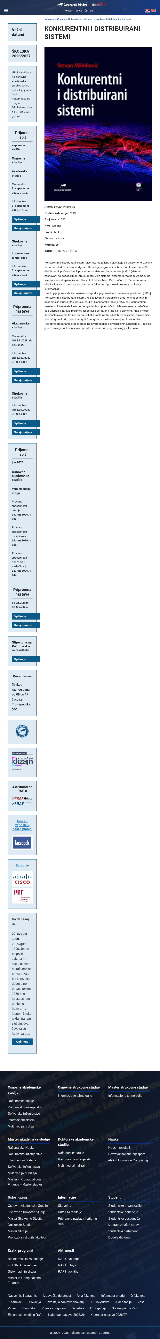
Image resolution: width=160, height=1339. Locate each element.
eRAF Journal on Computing (128, 1160)
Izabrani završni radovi (124, 1224)
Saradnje (22, 865)
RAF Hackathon (69, 1271)
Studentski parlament (123, 1231)
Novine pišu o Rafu (125, 1308)
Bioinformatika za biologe (25, 1259)
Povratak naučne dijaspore (126, 1154)
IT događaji (98, 1308)
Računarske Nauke (21, 1147)
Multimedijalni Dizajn (22, 1173)
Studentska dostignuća (124, 1218)
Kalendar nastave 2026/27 (109, 1314)
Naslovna (49, 19)
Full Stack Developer (22, 1265)
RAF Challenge (69, 1259)
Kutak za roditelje (70, 1212)
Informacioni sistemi (21, 1120)
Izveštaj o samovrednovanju (66, 1302)
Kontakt (69, 10)
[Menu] (5, 10)
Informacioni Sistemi (22, 1160)
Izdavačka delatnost (57, 1295)
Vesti (141, 1302)
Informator (29, 1308)
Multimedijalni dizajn (22, 1126)
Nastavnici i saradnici (22, 1295)
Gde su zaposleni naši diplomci (22, 825)
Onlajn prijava (23, 228)
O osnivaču (15, 1302)
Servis (79, 10)
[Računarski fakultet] (72, 4)
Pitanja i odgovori (54, 1308)
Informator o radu (113, 1295)
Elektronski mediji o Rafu (25, 1314)
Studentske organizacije (125, 1205)
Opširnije (20, 219)
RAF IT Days (67, 1265)
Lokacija (35, 1302)
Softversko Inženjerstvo (24, 1166)
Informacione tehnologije (75, 1095)
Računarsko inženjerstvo (25, 1107)
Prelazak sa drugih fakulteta (27, 1237)
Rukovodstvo (100, 1302)
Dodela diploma (119, 1237)
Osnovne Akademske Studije (28, 1205)
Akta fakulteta (86, 1295)
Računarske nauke (21, 1101)
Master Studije (18, 1231)
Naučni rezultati (119, 1147)
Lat (91, 10)
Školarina (64, 1205)
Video (12, 1308)
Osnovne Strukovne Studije (27, 1212)
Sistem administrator (22, 1271)
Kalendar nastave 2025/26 (66, 1314)
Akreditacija (123, 1302)
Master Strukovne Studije (25, 1218)
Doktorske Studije (20, 1224)
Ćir (86, 10)
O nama (61, 19)
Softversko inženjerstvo (24, 1113)
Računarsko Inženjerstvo (25, 1154)
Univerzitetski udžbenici (80, 19)
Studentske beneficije (123, 1212)
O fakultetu (138, 1295)
